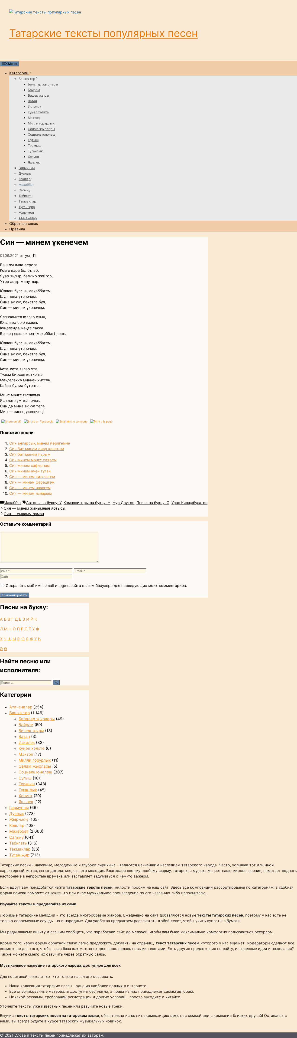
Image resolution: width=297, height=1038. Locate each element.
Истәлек (34, 106)
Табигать (25, 196)
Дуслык (25, 173)
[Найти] (56, 682)
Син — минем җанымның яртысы (34, 508)
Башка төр (27, 79)
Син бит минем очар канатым (36, 448)
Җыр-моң (26, 212)
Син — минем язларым (30, 493)
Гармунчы (27, 168)
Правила (17, 229)
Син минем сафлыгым (29, 465)
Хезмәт (33, 157)
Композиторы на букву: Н (87, 502)
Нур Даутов (123, 502)
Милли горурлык (41, 123)
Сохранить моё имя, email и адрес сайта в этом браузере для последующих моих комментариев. (96, 585)
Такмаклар (27, 201)
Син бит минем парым (29, 454)
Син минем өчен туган (30, 471)
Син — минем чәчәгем (30, 487)
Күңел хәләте (38, 112)
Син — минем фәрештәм (32, 482)
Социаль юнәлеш (41, 134)
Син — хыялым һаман (24, 513)
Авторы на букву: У (43, 502)
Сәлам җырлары (41, 129)
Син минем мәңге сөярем (33, 460)
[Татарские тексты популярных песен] (45, 12)
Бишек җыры (38, 95)
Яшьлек (34, 162)
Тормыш (34, 145)
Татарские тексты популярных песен (103, 33)
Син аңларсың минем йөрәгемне (39, 443)
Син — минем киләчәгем (32, 476)
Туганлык (35, 151)
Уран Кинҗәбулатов (189, 502)
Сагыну (24, 190)
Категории (19, 73)
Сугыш (33, 140)
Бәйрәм (34, 90)
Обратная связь (23, 223)
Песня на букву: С (152, 502)
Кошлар (25, 179)
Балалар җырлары (43, 84)
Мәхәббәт (26, 185)
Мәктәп (34, 118)
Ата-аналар (28, 218)
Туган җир (27, 207)
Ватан (32, 101)
